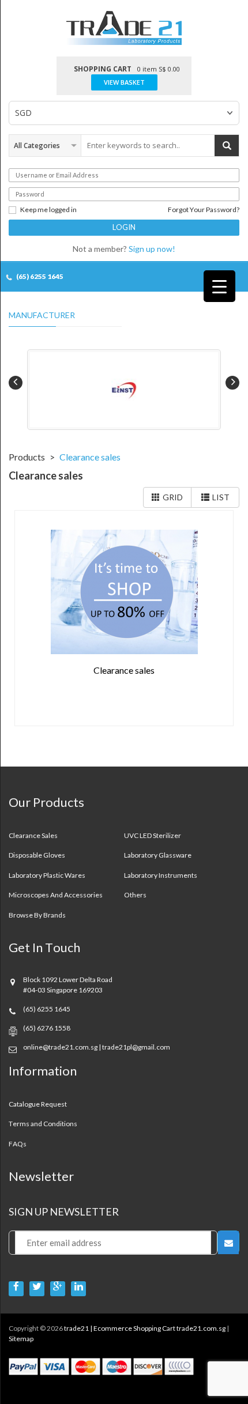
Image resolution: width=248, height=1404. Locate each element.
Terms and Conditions (43, 1123)
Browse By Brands (37, 915)
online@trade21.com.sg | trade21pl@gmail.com (96, 1047)
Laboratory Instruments (160, 875)
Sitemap (21, 1338)
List (221, 497)
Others (135, 894)
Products (27, 456)
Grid (173, 497)
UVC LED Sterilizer (152, 835)
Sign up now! (152, 249)
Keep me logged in (48, 209)
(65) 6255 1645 (39, 276)
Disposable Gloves (37, 855)
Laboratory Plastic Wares (47, 875)
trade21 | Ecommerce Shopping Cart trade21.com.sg (145, 1328)
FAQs (18, 1143)
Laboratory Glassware (157, 855)
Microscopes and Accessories (56, 894)
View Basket (124, 82)
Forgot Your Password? (203, 209)
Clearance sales (33, 835)
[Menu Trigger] (219, 286)
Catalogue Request (38, 1104)
